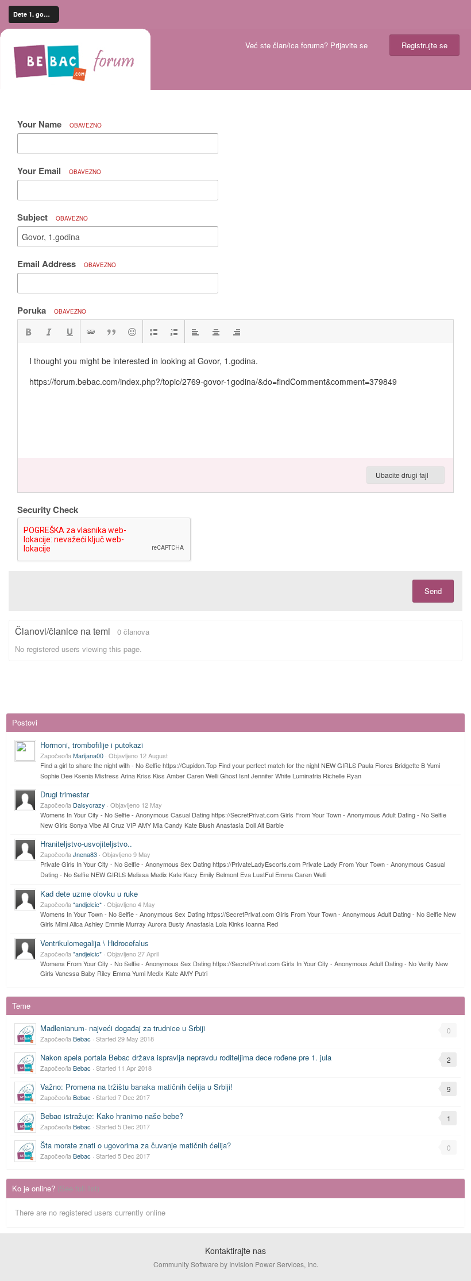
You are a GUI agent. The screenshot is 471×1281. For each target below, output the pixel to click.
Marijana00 (88, 755)
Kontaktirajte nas (235, 1250)
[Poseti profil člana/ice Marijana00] (25, 751)
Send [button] (433, 590)
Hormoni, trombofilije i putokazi (91, 744)
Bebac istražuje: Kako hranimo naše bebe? (111, 1115)
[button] (28, 331)
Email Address (66, 263)
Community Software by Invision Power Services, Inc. (235, 1264)
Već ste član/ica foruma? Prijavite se (308, 45)
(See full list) (78, 1188)
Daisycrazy (89, 804)
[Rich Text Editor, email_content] (235, 400)
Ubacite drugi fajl (403, 475)
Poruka (51, 310)
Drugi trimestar (64, 794)
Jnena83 (85, 854)
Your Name (59, 124)
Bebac (82, 1038)
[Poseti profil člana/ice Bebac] (25, 1034)
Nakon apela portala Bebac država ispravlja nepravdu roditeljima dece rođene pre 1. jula (185, 1057)
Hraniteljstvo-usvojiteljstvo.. (86, 843)
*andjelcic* (87, 904)
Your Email (59, 170)
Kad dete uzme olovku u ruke (89, 893)
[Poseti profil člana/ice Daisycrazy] (25, 800)
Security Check (47, 509)
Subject (52, 217)
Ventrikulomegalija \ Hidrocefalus (94, 942)
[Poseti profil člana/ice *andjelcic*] (25, 899)
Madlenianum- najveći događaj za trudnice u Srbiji (122, 1028)
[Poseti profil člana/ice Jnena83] (25, 849)
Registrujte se (424, 45)
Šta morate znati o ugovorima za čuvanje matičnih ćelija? (135, 1145)
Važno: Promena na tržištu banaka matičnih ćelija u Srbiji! (136, 1086)
